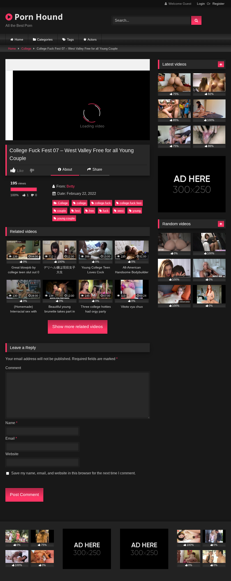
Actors (92, 39)
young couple (66, 218)
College (26, 48)
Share (97, 169)
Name (11, 423)
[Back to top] (217, 567)
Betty (71, 186)
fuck (106, 210)
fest (77, 210)
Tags (70, 39)
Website (11, 454)
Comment (13, 368)
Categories (45, 39)
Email (11, 438)
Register (218, 3)
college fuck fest (130, 203)
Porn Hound (37, 16)
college (81, 203)
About (67, 169)
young (137, 210)
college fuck (103, 203)
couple (61, 210)
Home (19, 39)
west (121, 210)
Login (201, 3)
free (91, 210)
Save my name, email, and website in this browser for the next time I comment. (73, 473)
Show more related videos (77, 326)
